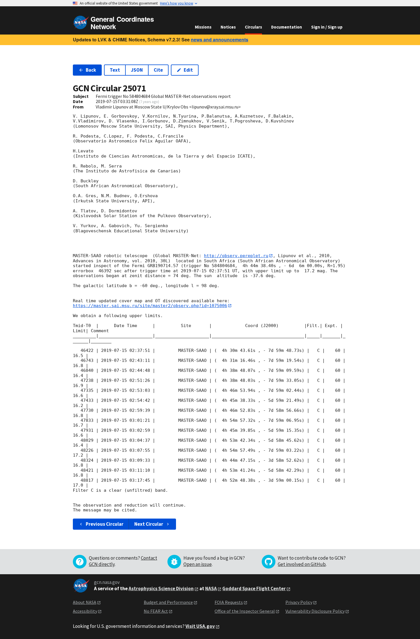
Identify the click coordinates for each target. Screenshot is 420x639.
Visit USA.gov (200, 626)
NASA (211, 588)
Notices (228, 27)
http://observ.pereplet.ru (236, 255)
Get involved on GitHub (302, 564)
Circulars (253, 27)
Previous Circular (104, 524)
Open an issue (197, 564)
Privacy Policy (298, 602)
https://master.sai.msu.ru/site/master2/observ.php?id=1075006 (150, 305)
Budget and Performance (168, 602)
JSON (137, 70)
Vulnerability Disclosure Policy (315, 611)
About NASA (84, 602)
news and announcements (219, 39)
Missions (203, 27)
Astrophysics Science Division (161, 588)
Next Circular (148, 524)
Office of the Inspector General (245, 611)
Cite (158, 70)
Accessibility (85, 611)
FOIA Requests (229, 602)
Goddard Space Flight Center (254, 588)
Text (115, 70)
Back (91, 70)
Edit (188, 70)
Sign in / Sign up (327, 27)
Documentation (286, 27)
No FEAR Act (156, 611)
